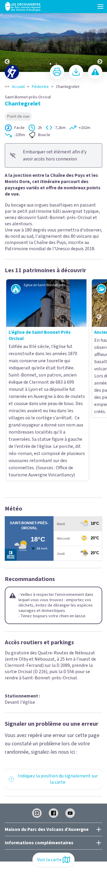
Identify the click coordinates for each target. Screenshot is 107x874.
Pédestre (40, 87)
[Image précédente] (7, 36)
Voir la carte (49, 859)
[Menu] (100, 6)
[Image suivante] (100, 36)
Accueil (18, 87)
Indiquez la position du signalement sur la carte (58, 657)
